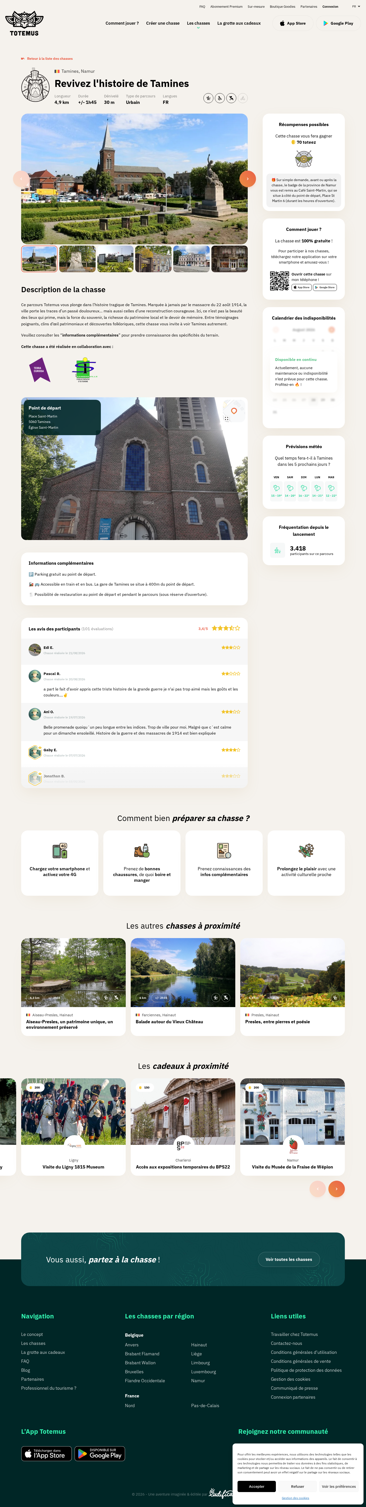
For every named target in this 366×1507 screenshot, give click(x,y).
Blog (25, 1370)
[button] (73, 987)
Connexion (330, 6)
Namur (198, 1380)
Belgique (134, 1335)
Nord (130, 1405)
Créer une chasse (163, 23)
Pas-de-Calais (205, 1405)
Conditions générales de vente (301, 1361)
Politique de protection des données (306, 1370)
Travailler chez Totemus (294, 1334)
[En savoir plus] (304, 159)
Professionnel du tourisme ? (48, 1388)
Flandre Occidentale (145, 1380)
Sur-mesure (256, 6)
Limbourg (200, 1363)
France (132, 1396)
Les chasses (198, 23)
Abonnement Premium (226, 6)
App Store (303, 287)
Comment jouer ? (122, 23)
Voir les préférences (339, 1486)
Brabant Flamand (142, 1354)
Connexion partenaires (293, 1397)
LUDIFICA (221, 1493)
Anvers (132, 1345)
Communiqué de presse (294, 1388)
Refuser (297, 1486)
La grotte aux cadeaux (239, 23)
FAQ (202, 6)
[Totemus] (24, 23)
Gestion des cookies (295, 1498)
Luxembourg (203, 1371)
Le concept (32, 1334)
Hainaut (199, 1345)
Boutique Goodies (282, 6)
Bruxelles (134, 1371)
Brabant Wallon (140, 1363)
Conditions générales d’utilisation (304, 1352)
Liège (196, 1354)
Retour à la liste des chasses (50, 58)
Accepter (256, 1486)
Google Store (327, 287)
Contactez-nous (286, 1343)
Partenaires (309, 6)
